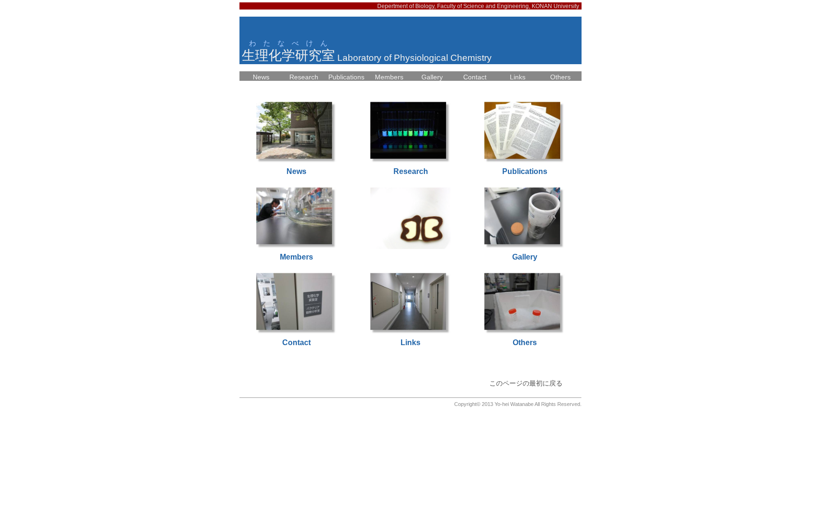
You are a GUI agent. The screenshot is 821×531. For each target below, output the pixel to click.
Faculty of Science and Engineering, (484, 6)
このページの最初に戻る (526, 383)
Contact (475, 77)
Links (517, 77)
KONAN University (555, 6)
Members (389, 77)
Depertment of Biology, (407, 6)
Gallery (432, 77)
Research (303, 77)
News (261, 77)
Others (560, 77)
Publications (346, 77)
